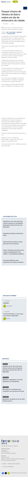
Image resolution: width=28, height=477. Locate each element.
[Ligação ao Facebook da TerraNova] (3, 473)
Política (5, 364)
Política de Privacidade (13, 463)
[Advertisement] (14, 102)
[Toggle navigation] (25, 8)
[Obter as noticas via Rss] (9, 473)
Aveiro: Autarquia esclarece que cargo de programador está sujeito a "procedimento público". (14, 252)
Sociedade (5, 377)
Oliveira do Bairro (11, 33)
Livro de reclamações (8, 466)
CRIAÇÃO (6, 303)
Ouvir (16, 1)
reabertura (19, 32)
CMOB (7, 32)
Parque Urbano (12, 32)
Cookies (4, 463)
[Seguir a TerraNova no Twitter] (6, 473)
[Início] (5, 1)
